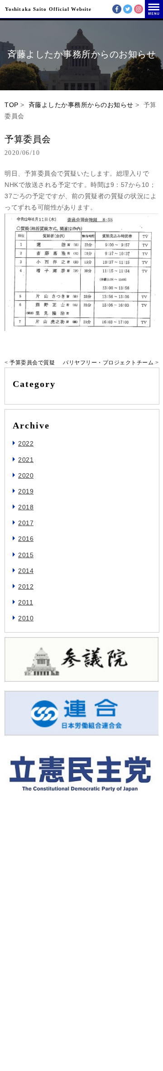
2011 (25, 602)
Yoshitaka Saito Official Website (48, 9)
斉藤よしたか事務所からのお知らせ (81, 104)
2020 (26, 475)
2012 (26, 586)
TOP (12, 104)
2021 (26, 459)
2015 (26, 555)
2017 (26, 522)
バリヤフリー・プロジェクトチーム (108, 362)
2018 (26, 507)
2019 (26, 491)
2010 (26, 618)
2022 (26, 443)
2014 (26, 570)
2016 (26, 538)
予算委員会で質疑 (32, 362)
